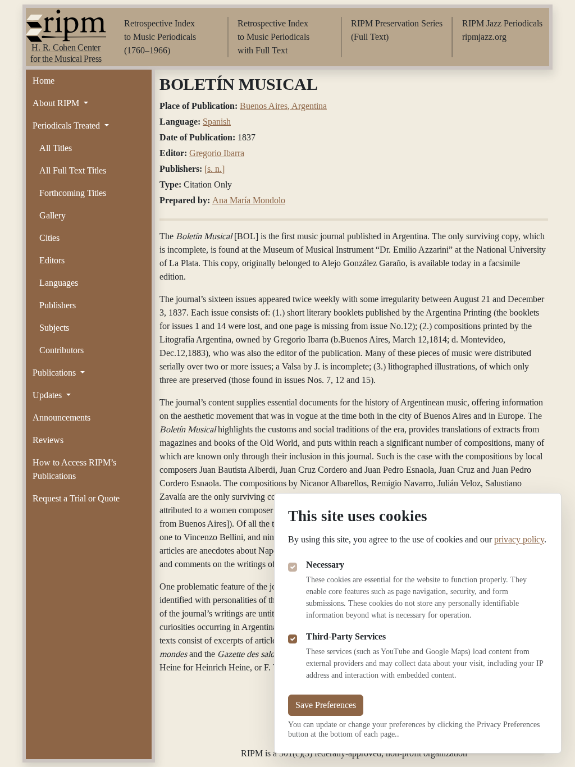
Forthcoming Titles (72, 193)
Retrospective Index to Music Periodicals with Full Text (273, 37)
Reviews (48, 440)
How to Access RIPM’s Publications (74, 469)
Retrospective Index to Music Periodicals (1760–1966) (160, 37)
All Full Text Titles (72, 170)
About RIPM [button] (57, 103)
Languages (58, 282)
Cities (49, 238)
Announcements (61, 417)
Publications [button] (55, 372)
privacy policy (519, 539)
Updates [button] (48, 395)
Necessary (325, 564)
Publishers (57, 305)
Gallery (52, 215)
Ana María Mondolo (248, 200)
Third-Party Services (346, 636)
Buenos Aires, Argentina (283, 106)
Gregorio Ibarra (216, 153)
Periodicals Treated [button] (67, 125)
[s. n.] (214, 169)
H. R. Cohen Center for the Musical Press (66, 53)
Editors (52, 260)
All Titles (55, 148)
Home (43, 80)
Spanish (217, 121)
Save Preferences (325, 705)
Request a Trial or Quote (76, 498)
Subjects (54, 327)
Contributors (61, 350)
